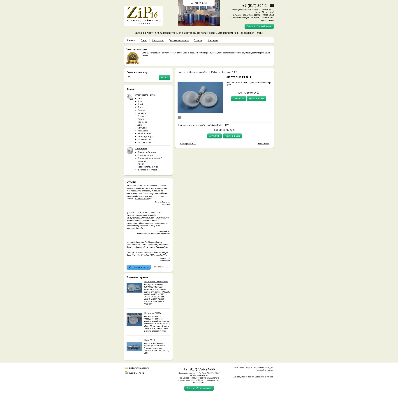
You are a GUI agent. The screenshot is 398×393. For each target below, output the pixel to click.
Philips (140, 116)
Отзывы (198, 40)
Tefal (139, 98)
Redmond (142, 122)
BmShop (269, 377)
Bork (139, 101)
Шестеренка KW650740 (156, 281)
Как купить (158, 40)
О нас (144, 40)
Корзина (199, 2)
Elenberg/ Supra (145, 136)
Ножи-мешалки (145, 155)
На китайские (144, 139)
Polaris (140, 119)
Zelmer (140, 125)
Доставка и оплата (179, 40)
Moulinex (141, 113)
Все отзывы (159, 267)
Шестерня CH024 (152, 313)
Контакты (213, 40)
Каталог (131, 40)
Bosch (140, 104)
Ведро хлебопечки (146, 152)
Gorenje (141, 110)
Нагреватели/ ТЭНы (147, 166)
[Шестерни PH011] (200, 97)
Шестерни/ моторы (147, 169)
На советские (144, 142)
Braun (140, 107)
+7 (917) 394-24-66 (258, 5)
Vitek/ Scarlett (144, 133)
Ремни (140, 164)
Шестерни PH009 (188, 143)
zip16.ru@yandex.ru (139, 368)
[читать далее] (142, 199)
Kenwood (142, 127)
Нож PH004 (263, 143)
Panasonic (142, 130)
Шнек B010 (149, 340)
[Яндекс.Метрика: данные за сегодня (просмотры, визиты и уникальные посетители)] (134, 372)
